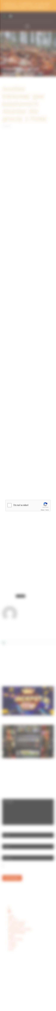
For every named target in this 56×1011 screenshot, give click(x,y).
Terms (47, 510)
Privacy (42, 510)
